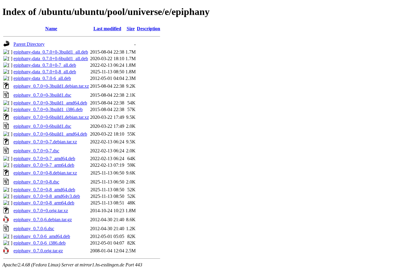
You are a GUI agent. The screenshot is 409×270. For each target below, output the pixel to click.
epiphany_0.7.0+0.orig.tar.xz (40, 210)
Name (51, 28)
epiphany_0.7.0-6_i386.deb (39, 242)
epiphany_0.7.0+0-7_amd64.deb (44, 158)
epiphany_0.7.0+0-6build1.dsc (42, 126)
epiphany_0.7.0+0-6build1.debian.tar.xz (51, 117)
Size (131, 28)
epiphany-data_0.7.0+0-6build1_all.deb (50, 58)
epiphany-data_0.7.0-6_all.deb (42, 78)
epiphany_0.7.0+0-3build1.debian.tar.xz (51, 86)
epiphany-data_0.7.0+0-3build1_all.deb (50, 51)
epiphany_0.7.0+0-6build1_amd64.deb (50, 133)
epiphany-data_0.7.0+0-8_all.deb (44, 71)
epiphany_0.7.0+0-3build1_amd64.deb (50, 102)
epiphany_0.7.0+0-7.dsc (36, 150)
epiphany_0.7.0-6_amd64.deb (41, 236)
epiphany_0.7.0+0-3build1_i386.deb (48, 109)
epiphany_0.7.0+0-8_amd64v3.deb (46, 196)
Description (148, 28)
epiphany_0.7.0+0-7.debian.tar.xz (45, 141)
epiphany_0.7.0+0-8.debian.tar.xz (45, 172)
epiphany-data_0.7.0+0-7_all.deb (44, 65)
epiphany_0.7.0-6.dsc (33, 228)
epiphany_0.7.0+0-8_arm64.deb (43, 202)
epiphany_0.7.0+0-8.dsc (36, 181)
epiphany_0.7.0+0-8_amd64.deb (44, 189)
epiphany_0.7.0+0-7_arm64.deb (43, 165)
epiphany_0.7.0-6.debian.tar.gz (42, 219)
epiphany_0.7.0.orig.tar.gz (38, 250)
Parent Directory (29, 44)
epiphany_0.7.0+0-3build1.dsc (42, 95)
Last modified (107, 28)
